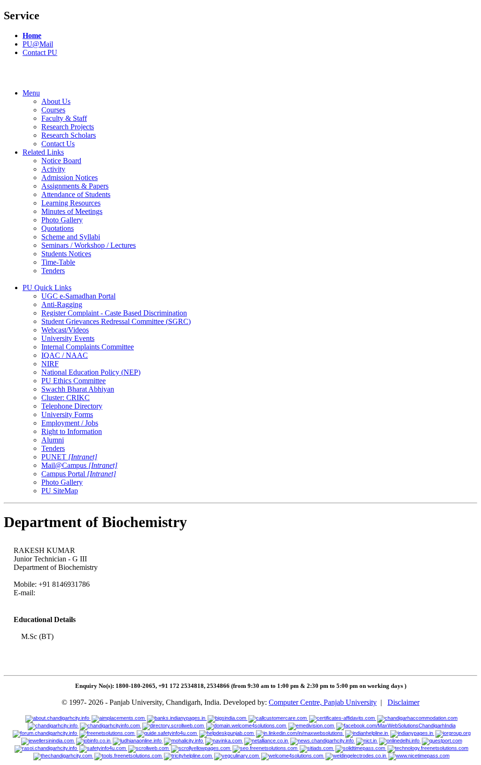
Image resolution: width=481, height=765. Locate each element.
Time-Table (58, 262)
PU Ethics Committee (73, 381)
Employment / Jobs (69, 423)
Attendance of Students (75, 194)
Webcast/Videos (65, 330)
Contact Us (58, 144)
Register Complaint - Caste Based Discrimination (114, 313)
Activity (53, 169)
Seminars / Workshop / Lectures (88, 245)
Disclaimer (403, 702)
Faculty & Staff (64, 118)
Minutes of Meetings (71, 211)
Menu (31, 93)
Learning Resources (71, 203)
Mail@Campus (79, 465)
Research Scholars (68, 135)
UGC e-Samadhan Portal (78, 296)
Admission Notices (69, 177)
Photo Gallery (62, 220)
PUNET (69, 457)
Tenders (53, 271)
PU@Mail (38, 44)
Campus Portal (78, 474)
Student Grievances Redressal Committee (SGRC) (116, 321)
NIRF (50, 364)
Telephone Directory (71, 406)
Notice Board (61, 161)
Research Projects (67, 127)
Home (32, 35)
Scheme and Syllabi (70, 237)
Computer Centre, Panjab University (323, 702)
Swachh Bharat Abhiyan (77, 389)
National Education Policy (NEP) (90, 372)
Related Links (43, 152)
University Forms (67, 414)
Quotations (57, 228)
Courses (53, 110)
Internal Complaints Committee (87, 347)
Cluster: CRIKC (65, 398)
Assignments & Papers (75, 186)
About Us (55, 101)
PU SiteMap (59, 491)
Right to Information (71, 431)
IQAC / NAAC (64, 355)
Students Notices (66, 254)
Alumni (52, 440)
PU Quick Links (47, 288)
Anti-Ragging (61, 304)
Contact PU (40, 52)
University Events (67, 338)
